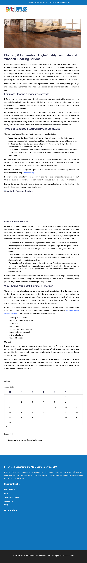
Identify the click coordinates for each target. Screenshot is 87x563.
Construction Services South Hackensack (25, 440)
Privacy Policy (9, 489)
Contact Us (8, 502)
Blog (6, 505)
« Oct (6, 427)
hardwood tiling (28, 173)
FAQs (6, 493)
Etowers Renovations (27, 556)
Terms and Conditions (12, 498)
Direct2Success (68, 556)
